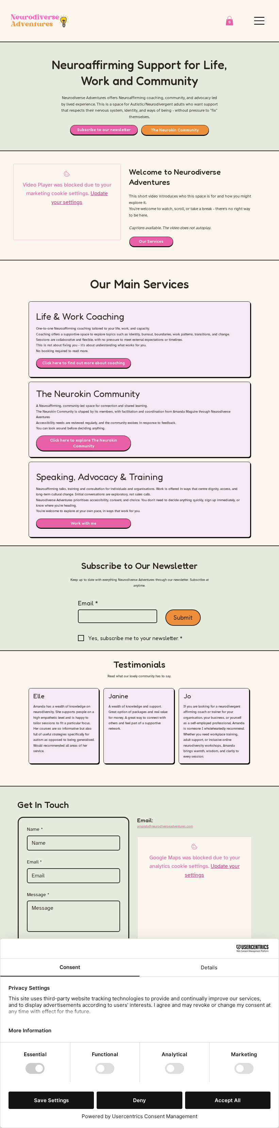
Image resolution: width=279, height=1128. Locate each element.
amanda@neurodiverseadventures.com (165, 826)
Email (88, 603)
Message (38, 894)
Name (35, 829)
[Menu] (259, 20)
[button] (229, 20)
